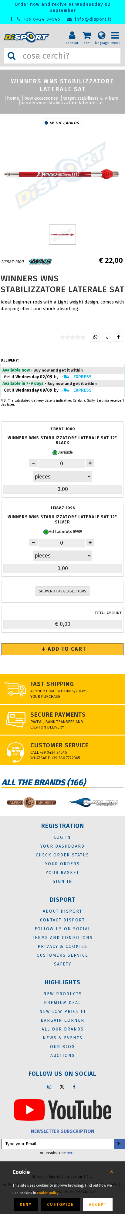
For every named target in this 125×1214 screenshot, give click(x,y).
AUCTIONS (62, 1055)
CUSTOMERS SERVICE (62, 955)
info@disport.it (92, 19)
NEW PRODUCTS (62, 993)
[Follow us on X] (62, 1087)
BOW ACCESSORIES (41, 98)
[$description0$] (31, 802)
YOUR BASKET (62, 872)
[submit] (119, 1144)
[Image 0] (62, 235)
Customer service (59, 745)
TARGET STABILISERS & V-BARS (90, 98)
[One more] (33, 463)
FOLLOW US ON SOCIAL (63, 928)
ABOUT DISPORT (62, 911)
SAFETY (62, 964)
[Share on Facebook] (118, 338)
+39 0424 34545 (41, 19)
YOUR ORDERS (62, 863)
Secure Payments (58, 714)
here (71, 1153)
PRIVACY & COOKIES (62, 946)
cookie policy (48, 1193)
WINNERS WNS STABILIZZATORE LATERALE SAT (62, 102)
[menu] (117, 30)
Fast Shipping (52, 684)
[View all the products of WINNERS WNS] (40, 261)
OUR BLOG (62, 1046)
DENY (26, 1204)
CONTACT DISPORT (62, 920)
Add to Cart (66, 649)
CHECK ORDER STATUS (62, 855)
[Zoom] (62, 174)
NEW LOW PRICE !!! (62, 1011)
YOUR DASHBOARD (62, 846)
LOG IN (62, 837)
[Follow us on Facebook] (74, 1087)
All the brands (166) (44, 782)
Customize (60, 1204)
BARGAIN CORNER (62, 1020)
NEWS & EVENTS (63, 1038)
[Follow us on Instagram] (49, 1087)
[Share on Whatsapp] (95, 338)
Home (13, 98)
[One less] (90, 463)
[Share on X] (107, 338)
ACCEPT (97, 1204)
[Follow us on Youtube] (62, 1109)
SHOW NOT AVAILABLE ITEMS (62, 591)
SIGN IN (63, 881)
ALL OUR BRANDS (63, 1029)
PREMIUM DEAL (62, 1002)
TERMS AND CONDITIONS (62, 937)
